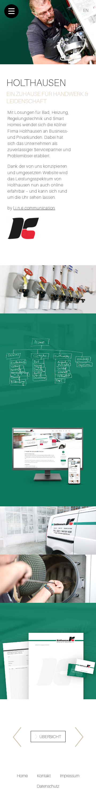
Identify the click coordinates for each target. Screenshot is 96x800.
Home (22, 775)
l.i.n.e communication (34, 208)
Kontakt (44, 775)
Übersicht (50, 736)
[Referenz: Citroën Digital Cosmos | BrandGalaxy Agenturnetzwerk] (79, 737)
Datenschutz (48, 786)
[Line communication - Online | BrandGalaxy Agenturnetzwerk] (17, 737)
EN (86, 10)
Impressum (69, 775)
